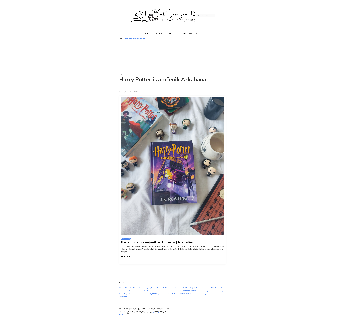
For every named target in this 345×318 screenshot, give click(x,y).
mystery (153, 293)
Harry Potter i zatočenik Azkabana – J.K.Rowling (157, 242)
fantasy (129, 291)
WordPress (122, 314)
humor (202, 291)
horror (198, 291)
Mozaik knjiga (125, 238)
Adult (127, 287)
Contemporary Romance (202, 288)
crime (213, 288)
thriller (220, 294)
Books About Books (164, 288)
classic (178, 288)
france (152, 291)
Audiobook (142, 288)
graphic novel (166, 291)
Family (124, 291)
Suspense (215, 294)
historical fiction (189, 291)
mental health (138, 294)
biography (148, 288)
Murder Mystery (145, 294)
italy (206, 291)
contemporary (187, 287)
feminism (140, 291)
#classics (121, 288)
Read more (125, 256)
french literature (158, 291)
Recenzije (159, 34)
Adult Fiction (134, 288)
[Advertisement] (172, 53)
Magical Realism (129, 294)
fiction (146, 290)
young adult (123, 297)
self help (204, 294)
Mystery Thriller (162, 294)
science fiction (193, 294)
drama (216, 288)
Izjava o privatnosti (190, 34)
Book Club (154, 288)
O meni (148, 34)
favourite (135, 291)
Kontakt (173, 34)
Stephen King (209, 294)
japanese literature (212, 291)
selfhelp (199, 294)
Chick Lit (173, 288)
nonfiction (171, 294)
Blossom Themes (158, 313)
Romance (184, 293)
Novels (177, 294)
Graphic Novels (172, 291)
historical (179, 291)
